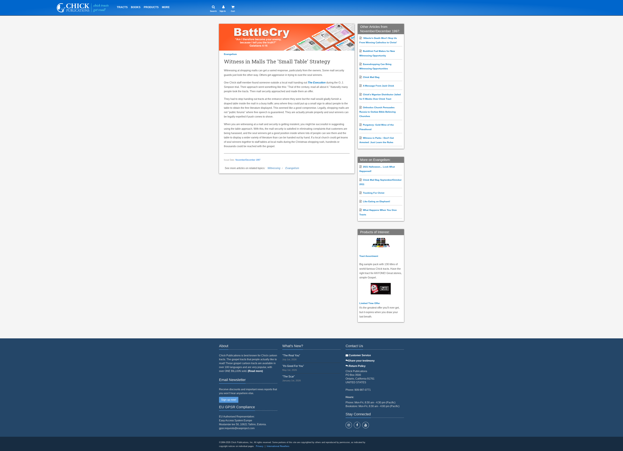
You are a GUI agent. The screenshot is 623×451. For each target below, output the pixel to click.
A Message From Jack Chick (378, 85)
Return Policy (357, 366)
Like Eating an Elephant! (376, 201)
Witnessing (274, 168)
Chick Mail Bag (371, 77)
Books (135, 7)
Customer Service (359, 355)
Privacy (259, 446)
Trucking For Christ (373, 193)
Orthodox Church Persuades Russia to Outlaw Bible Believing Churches (377, 111)
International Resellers (278, 446)
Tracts (122, 7)
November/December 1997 (247, 160)
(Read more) (255, 371)
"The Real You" (291, 355)
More (166, 7)
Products (151, 7)
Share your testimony (361, 360)
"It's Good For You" (293, 366)
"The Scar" (288, 376)
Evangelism (230, 54)
